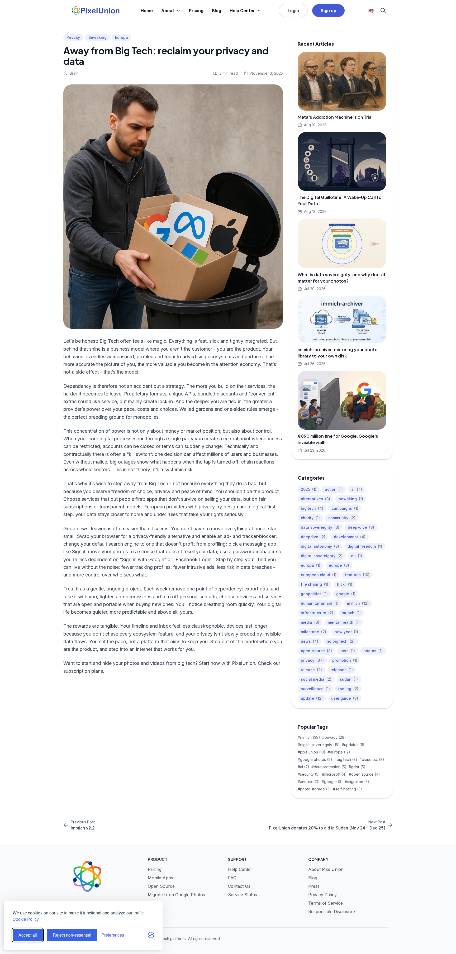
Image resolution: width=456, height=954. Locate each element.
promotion (344, 660)
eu (356, 556)
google (345, 594)
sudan (349, 679)
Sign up (328, 10)
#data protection (328, 767)
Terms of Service (325, 903)
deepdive (313, 537)
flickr (344, 584)
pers (347, 650)
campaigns (345, 508)
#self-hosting (347, 789)
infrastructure (317, 612)
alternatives (315, 499)
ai (356, 489)
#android (309, 781)
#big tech (345, 759)
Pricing (196, 10)
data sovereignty (320, 527)
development (349, 537)
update (312, 698)
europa (310, 565)
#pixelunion (311, 752)
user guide (344, 698)
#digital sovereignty (319, 744)
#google (332, 781)
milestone (313, 631)
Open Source (161, 886)
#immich (309, 737)
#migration (357, 781)
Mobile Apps (160, 877)
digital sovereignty (322, 556)
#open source (364, 774)
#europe (338, 752)
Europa (121, 37)
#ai (303, 767)
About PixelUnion (326, 869)
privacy (312, 660)
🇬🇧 (371, 10)
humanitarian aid (320, 603)
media (310, 622)
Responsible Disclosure (331, 911)
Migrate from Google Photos (176, 894)
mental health (344, 622)
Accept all (27, 935)
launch (351, 612)
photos (373, 650)
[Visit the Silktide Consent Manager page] (151, 935)
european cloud (318, 575)
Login (293, 10)
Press (314, 886)
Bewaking (97, 37)
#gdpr (357, 767)
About (167, 10)
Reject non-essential (72, 935)
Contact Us (239, 886)
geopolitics (314, 594)
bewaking (351, 499)
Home (147, 10)
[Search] (383, 10)
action (334, 489)
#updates (354, 744)
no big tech (341, 641)
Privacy (73, 37)
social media (316, 679)
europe (339, 565)
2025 (308, 489)
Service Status (242, 894)
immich (358, 603)
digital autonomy (320, 546)
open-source (316, 650)
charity (310, 518)
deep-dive (361, 527)
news (309, 641)
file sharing (314, 584)
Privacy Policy (322, 894)
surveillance (315, 688)
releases (341, 669)
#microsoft (334, 774)
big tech (312, 508)
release (311, 669)
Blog (216, 10)
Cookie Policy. (26, 919)
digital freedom (365, 546)
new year (346, 631)
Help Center (242, 10)
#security (309, 774)
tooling (348, 688)
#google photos (315, 759)
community (341, 518)
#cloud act (371, 759)
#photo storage (314, 789)
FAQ (232, 877)
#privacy (334, 737)
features (357, 575)
